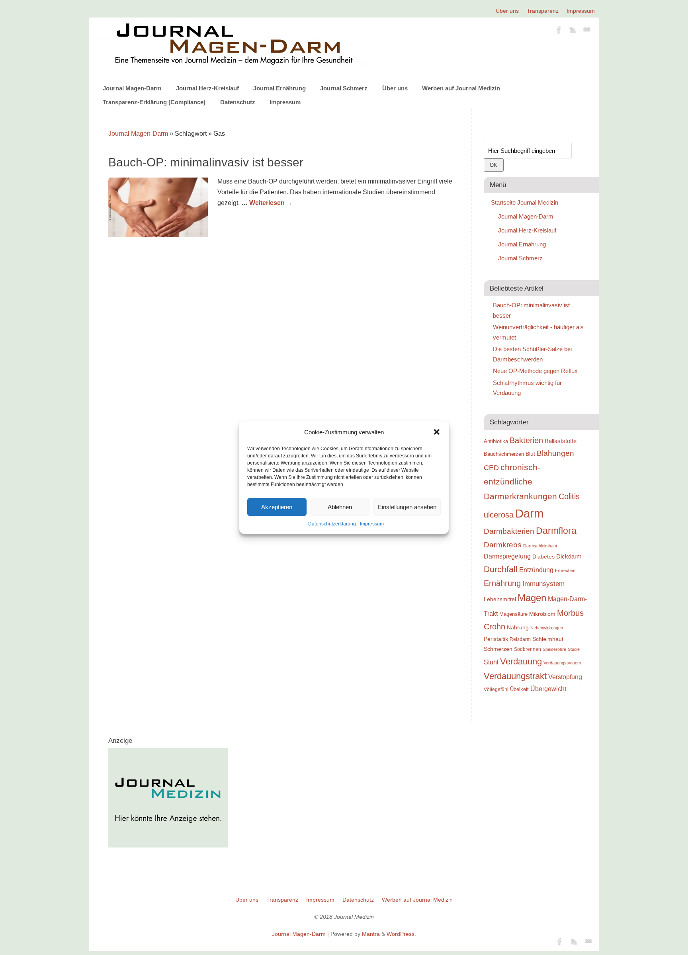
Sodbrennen (527, 649)
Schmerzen (498, 649)
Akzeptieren (276, 507)
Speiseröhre (554, 649)
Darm (529, 513)
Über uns (507, 11)
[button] (437, 432)
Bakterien (526, 440)
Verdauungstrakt (515, 676)
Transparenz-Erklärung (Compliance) (154, 102)
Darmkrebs (503, 545)
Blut (530, 454)
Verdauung (521, 661)
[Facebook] (559, 31)
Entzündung (536, 569)
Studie (574, 649)
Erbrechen (565, 570)
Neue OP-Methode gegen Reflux (535, 370)
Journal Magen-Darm (132, 88)
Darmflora (556, 531)
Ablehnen (340, 507)
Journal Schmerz (343, 88)
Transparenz (543, 11)
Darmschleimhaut (540, 545)
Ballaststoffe (561, 441)
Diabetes (543, 556)
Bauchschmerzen (504, 454)
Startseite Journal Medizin (524, 202)
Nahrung (518, 627)
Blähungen (555, 453)
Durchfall (501, 569)
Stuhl (491, 662)
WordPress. (401, 934)
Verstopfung (565, 677)
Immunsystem (543, 584)
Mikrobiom (542, 614)
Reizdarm (520, 639)
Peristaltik (496, 639)
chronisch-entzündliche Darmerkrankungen (520, 482)
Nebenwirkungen (546, 627)
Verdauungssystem (562, 662)
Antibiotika (496, 441)
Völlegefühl (496, 689)
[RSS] (573, 31)
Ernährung (502, 583)
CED (491, 467)
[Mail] (587, 31)
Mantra (371, 934)
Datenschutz (237, 102)
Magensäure (513, 614)
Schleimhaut (547, 639)
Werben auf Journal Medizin (461, 88)
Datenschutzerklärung (332, 524)
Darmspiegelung (507, 556)
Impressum (372, 524)
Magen (532, 597)
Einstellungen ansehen (407, 507)
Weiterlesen (271, 202)
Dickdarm (569, 556)
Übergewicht (548, 688)
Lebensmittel (500, 599)
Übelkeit (519, 689)
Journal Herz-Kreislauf (207, 88)
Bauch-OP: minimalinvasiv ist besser (205, 162)
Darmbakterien (509, 531)
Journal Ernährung (279, 88)
